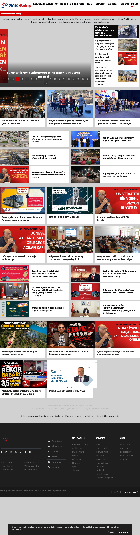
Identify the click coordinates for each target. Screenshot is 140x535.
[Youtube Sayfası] (17, 452)
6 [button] (27, 79)
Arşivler (55, 456)
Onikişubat (61, 3)
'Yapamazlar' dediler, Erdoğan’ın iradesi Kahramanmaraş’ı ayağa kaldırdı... (48, 175)
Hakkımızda (6, 462)
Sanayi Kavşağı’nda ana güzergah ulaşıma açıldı (44, 157)
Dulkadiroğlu (77, 3)
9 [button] (41, 79)
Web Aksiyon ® (131, 492)
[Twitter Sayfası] (7, 452)
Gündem (100, 3)
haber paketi (88, 490)
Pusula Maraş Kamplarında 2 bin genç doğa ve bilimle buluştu (119, 157)
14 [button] (64, 79)
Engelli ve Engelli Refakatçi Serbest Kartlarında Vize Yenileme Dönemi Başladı (45, 274)
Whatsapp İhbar (31, 466)
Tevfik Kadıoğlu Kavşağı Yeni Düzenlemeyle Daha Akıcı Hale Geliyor (47, 139)
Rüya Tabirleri (126, 455)
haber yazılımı (75, 490)
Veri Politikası (7, 469)
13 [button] (60, 79)
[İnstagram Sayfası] (12, 452)
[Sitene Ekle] (36, 452)
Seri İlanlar (101, 470)
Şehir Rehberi (102, 474)
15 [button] (69, 79)
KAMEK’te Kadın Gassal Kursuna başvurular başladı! (48, 309)
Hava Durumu (102, 444)
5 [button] (22, 79)
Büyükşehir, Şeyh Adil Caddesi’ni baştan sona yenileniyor (119, 174)
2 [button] (8, 79)
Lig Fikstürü (101, 459)
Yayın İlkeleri (6, 466)
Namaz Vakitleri (103, 452)
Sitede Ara (125, 444)
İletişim (55, 467)
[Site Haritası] (31, 452)
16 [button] (74, 79)
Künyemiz (56, 462)
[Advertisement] (70, 516)
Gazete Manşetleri (104, 477)
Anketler (124, 448)
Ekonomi (112, 3)
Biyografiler (125, 452)
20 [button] (46, 83)
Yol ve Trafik (102, 448)
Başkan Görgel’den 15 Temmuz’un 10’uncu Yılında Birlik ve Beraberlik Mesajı (120, 274)
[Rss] (26, 452)
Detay (112, 532)
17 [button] (78, 79)
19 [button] (87, 79)
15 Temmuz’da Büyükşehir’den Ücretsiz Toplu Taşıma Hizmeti (118, 291)
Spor (74, 466)
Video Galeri (57, 446)
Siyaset (75, 470)
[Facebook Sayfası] (2, 452)
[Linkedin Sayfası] (22, 452)
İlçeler (90, 3)
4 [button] (17, 79)
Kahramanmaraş (43, 3)
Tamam (124, 532)
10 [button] (46, 79)
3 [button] (13, 79)
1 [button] (3, 79)
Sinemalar (101, 466)
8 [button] (36, 79)
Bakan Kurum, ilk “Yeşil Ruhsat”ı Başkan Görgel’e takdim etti (119, 139)
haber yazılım (6, 493)
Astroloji (123, 459)
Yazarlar (55, 451)
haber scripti (100, 490)
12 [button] (55, 79)
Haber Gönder (30, 469)
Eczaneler (100, 455)
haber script (18, 493)
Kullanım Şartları (31, 462)
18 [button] (83, 79)
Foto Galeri (57, 441)
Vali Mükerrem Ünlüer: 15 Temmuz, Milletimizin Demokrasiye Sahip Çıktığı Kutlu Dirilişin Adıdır (119, 309)
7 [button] (31, 79)
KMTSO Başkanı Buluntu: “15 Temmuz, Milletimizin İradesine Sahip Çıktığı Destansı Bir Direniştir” (47, 291)
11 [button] (50, 79)
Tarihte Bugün (103, 463)
